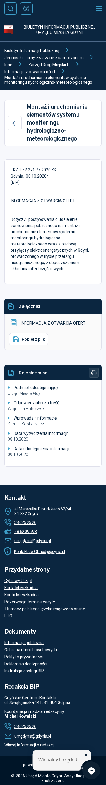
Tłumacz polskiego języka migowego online (44, 609)
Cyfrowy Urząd (18, 580)
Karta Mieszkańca (21, 587)
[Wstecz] (15, 123)
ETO (8, 616)
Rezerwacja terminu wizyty (29, 601)
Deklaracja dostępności (25, 664)
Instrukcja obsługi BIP (24, 671)
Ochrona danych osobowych (30, 649)
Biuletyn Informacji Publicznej (31, 50)
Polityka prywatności (23, 656)
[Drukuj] (94, 373)
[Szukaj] (10, 8)
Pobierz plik (33, 339)
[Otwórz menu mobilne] (99, 8)
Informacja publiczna (24, 642)
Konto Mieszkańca (21, 594)
